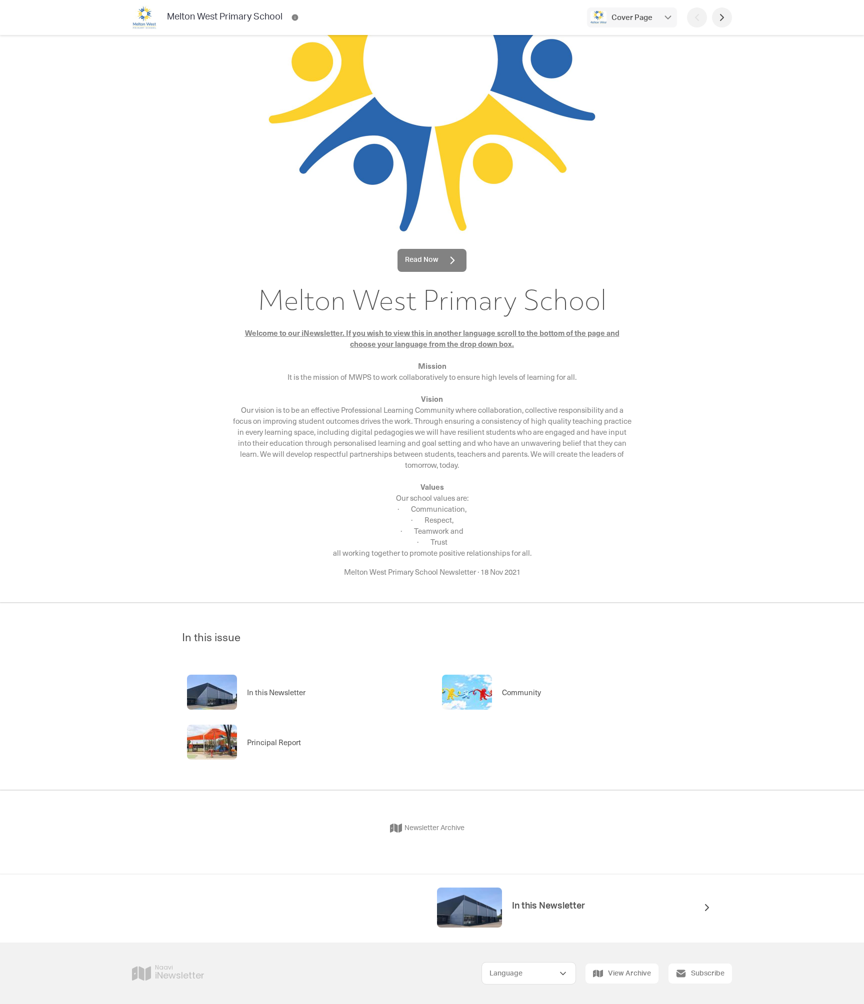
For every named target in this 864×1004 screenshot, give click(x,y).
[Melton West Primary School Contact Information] (295, 17)
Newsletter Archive (434, 828)
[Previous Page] (697, 17)
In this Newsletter (548, 906)
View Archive (629, 973)
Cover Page (632, 17)
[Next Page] (722, 17)
